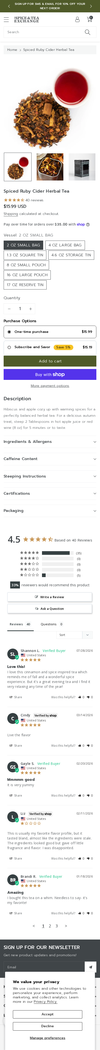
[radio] (50, 332)
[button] (8, 19)
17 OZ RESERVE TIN (25, 285)
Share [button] (17, 697)
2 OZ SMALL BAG (23, 245)
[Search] (87, 32)
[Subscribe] (90, 967)
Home (12, 49)
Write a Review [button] (52, 597)
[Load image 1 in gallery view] (17, 167)
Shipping (11, 213)
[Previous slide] (9, 6)
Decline (47, 1026)
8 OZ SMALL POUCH (26, 265)
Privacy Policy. (46, 1001)
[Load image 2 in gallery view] (50, 167)
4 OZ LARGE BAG (65, 245)
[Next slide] (91, 6)
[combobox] (50, 32)
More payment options (50, 385)
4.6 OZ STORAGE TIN (71, 255)
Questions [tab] (49, 624)
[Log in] (77, 19)
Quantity (12, 298)
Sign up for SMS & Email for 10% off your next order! (50, 6)
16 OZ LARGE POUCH (27, 275)
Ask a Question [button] (52, 608)
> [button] (66, 926)
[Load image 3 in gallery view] (82, 167)
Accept (47, 1014)
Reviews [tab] (16, 624)
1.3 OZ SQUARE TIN (25, 255)
